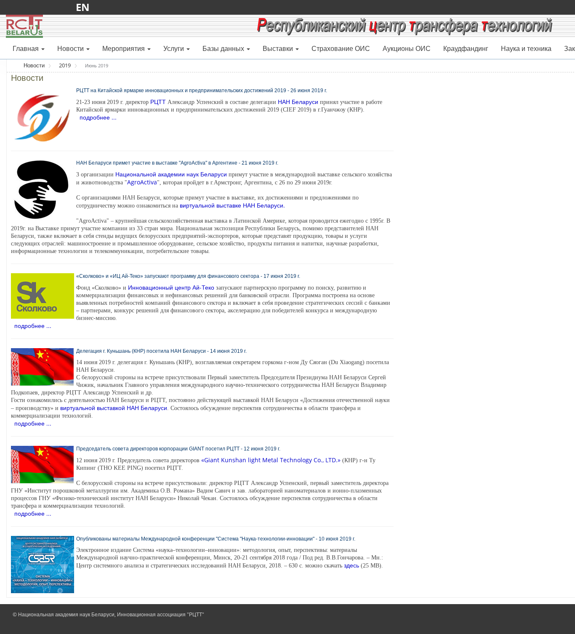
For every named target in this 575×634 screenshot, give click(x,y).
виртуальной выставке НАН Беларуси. (232, 205)
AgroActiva (142, 182)
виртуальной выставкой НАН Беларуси (113, 408)
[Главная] (24, 25)
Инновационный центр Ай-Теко (171, 287)
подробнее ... (98, 117)
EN (85, 7)
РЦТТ (158, 102)
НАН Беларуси (298, 102)
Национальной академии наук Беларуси (171, 174)
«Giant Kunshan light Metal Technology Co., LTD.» (271, 460)
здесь (351, 565)
